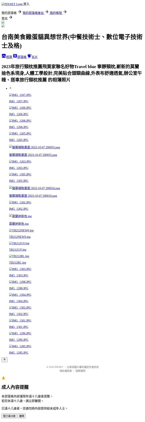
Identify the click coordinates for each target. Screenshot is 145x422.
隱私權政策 (66, 370)
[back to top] (5, 359)
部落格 (22, 57)
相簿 (9, 57)
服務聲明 (80, 370)
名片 (35, 57)
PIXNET (59, 367)
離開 (21, 416)
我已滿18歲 (9, 416)
